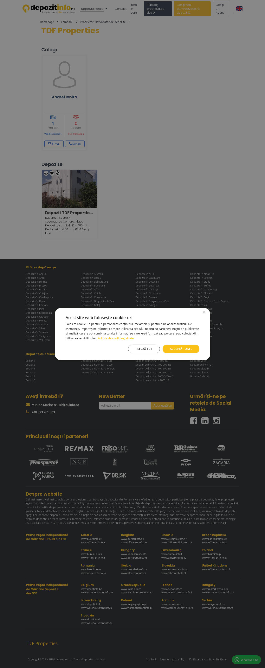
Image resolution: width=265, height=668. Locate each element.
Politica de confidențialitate (116, 338)
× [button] (203, 312)
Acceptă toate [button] (181, 349)
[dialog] (132, 334)
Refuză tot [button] (144, 349)
